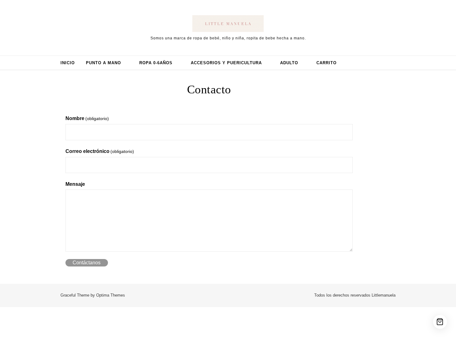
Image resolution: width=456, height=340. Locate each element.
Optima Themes (110, 295)
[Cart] (440, 322)
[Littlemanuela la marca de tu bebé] (228, 24)
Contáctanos (87, 262)
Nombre (87, 118)
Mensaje (75, 184)
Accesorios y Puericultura (226, 62)
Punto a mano (103, 62)
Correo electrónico (99, 151)
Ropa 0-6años (155, 62)
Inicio (67, 62)
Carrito (326, 62)
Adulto (289, 62)
